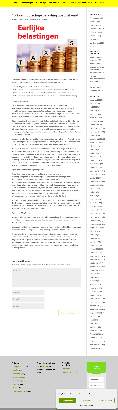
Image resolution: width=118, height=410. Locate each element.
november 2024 (95, 174)
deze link (45, 366)
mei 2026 (93, 111)
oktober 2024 (95, 178)
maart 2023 (94, 245)
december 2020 (95, 341)
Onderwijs (93, 32)
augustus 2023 (95, 228)
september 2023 (96, 224)
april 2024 (93, 199)
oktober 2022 (95, 263)
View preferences (105, 401)
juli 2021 (93, 316)
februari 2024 (95, 206)
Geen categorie (95, 29)
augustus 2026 (95, 100)
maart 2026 (94, 118)
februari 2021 (95, 334)
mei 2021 (93, 323)
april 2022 (93, 284)
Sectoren (93, 36)
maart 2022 (94, 288)
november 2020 (95, 345)
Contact (98, 3)
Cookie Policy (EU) (70, 372)
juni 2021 (93, 320)
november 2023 (95, 217)
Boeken (93, 22)
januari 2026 (94, 125)
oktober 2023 (95, 221)
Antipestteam (95, 18)
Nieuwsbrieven (84, 3)
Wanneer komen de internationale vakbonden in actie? (97, 69)
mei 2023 (93, 238)
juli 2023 (93, 231)
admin (16, 19)
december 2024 (95, 171)
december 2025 (95, 128)
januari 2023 (94, 252)
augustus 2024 (95, 185)
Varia (92, 39)
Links (73, 3)
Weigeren (86, 401)
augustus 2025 (95, 142)
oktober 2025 (95, 135)
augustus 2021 (95, 313)
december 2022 (95, 256)
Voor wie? (53, 3)
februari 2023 (95, 249)
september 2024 (96, 181)
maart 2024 (94, 203)
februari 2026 (95, 121)
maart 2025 (94, 160)
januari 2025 (94, 167)
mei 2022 (93, 281)
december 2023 (95, 213)
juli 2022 (93, 274)
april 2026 (93, 114)
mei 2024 (93, 196)
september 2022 (96, 267)
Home (16, 3)
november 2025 (95, 132)
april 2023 (93, 242)
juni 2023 (93, 235)
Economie (33, 19)
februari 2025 (95, 164)
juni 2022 (93, 277)
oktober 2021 (95, 306)
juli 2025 (93, 146)
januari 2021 (94, 338)
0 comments (42, 19)
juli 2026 (93, 103)
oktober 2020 (95, 348)
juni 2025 (93, 150)
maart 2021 (94, 331)
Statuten (65, 3)
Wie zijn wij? (41, 3)
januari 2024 (94, 210)
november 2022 (95, 260)
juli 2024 (93, 189)
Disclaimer (67, 369)
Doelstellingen (27, 3)
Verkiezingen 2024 (97, 43)
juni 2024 (93, 192)
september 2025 (96, 139)
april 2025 (93, 157)
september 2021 (96, 309)
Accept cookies (67, 401)
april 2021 (93, 327)
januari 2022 (94, 295)
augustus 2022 (95, 270)
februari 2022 (95, 291)
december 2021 (95, 299)
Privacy (90, 405)
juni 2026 (93, 107)
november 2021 (95, 302)
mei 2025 (93, 153)
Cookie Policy (83, 405)
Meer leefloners (96, 63)
